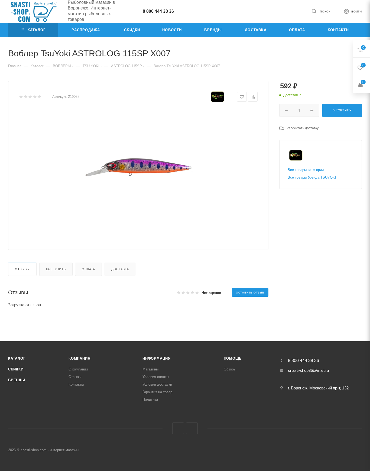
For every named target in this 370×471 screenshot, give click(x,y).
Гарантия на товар (157, 392)
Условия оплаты (155, 377)
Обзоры (230, 369)
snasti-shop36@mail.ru (308, 370)
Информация (156, 358)
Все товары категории (306, 170)
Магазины (150, 369)
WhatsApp (192, 428)
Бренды (16, 380)
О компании (78, 369)
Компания (79, 358)
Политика (150, 400)
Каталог (16, 358)
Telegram (178, 428)
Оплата (88, 269)
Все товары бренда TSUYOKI (312, 177)
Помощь (233, 358)
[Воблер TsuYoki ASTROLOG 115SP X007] (138, 171)
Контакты (76, 384)
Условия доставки (157, 384)
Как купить (56, 269)
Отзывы (22, 269)
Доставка (120, 269)
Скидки (16, 369)
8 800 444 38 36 (158, 11)
